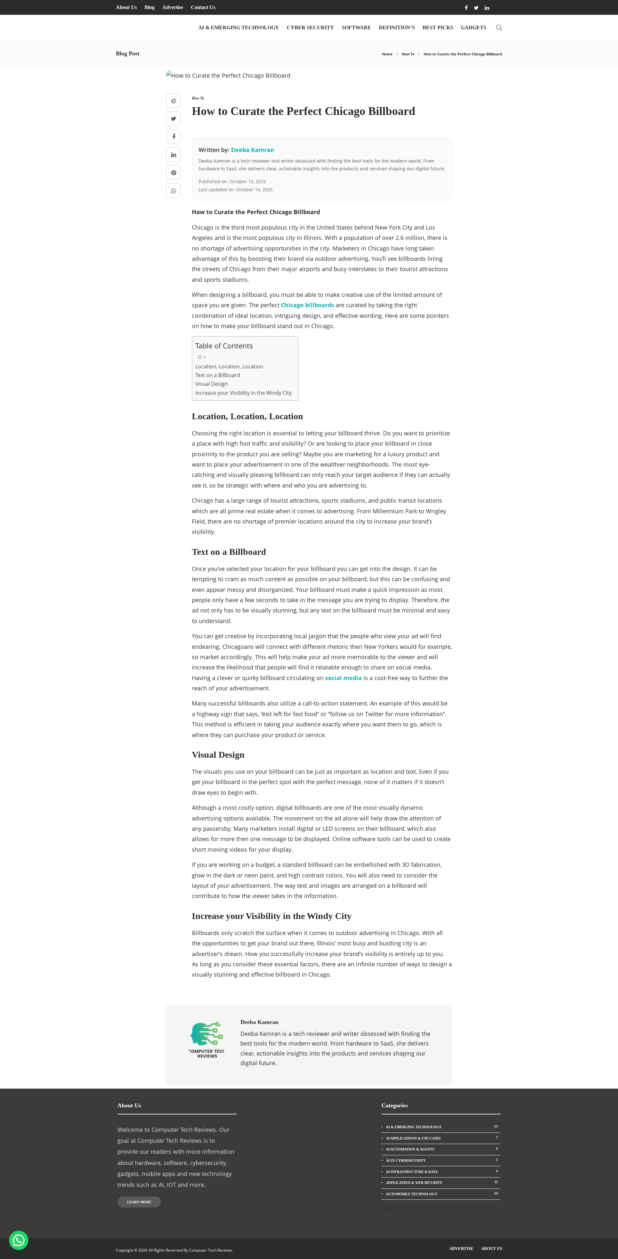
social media (343, 678)
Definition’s (397, 27)
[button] (18, 1240)
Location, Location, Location (229, 366)
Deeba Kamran (252, 150)
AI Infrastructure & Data (442, 1171)
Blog (149, 7)
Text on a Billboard (217, 375)
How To (408, 54)
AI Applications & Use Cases (442, 1138)
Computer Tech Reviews (210, 1250)
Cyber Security (310, 27)
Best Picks (438, 27)
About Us (126, 7)
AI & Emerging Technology (238, 27)
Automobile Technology (442, 1193)
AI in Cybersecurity (442, 1160)
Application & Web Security (442, 1182)
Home (387, 54)
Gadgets (473, 27)
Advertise (172, 7)
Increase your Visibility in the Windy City (243, 392)
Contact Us (203, 7)
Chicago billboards (307, 305)
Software (356, 27)
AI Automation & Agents (442, 1149)
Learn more (139, 1202)
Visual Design (211, 383)
